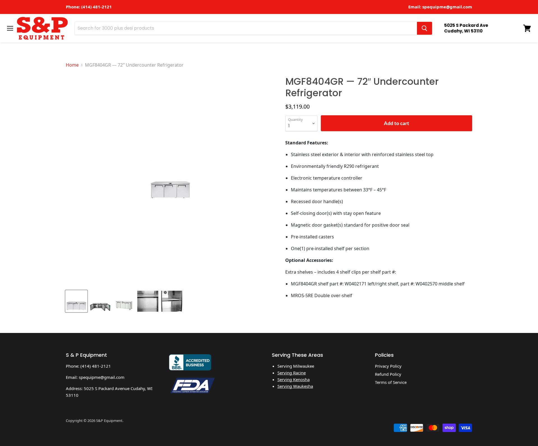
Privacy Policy (388, 366)
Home (72, 65)
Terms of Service (391, 382)
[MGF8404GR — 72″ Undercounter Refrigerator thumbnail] (76, 301)
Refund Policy (388, 374)
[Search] (424, 28)
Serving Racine (291, 372)
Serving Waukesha (295, 386)
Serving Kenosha (293, 379)
